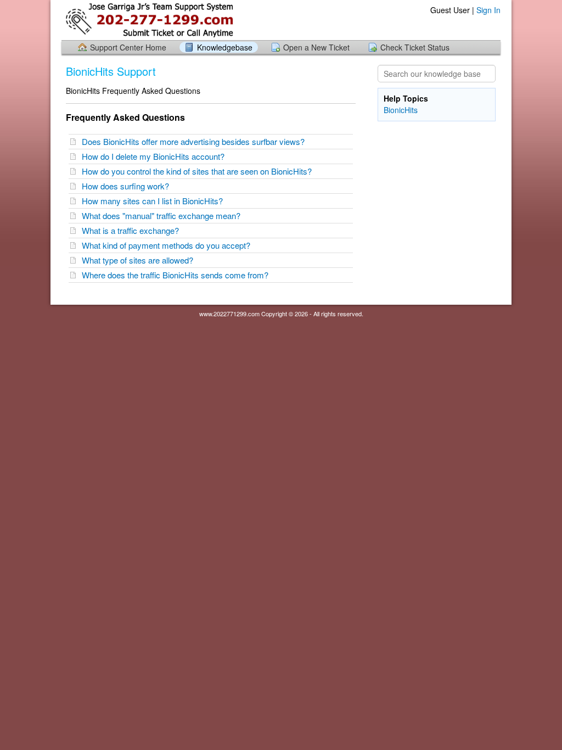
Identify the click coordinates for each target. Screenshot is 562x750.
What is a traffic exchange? (132, 230)
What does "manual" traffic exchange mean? (163, 215)
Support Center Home (128, 47)
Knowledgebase (224, 47)
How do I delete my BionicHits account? (155, 156)
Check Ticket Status (414, 47)
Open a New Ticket (316, 47)
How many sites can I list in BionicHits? (154, 200)
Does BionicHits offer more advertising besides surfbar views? (195, 141)
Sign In (488, 9)
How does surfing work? (127, 186)
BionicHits (401, 109)
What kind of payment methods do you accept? (168, 245)
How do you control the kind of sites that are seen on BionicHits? (199, 171)
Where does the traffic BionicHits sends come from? (177, 275)
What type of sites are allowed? (140, 260)
